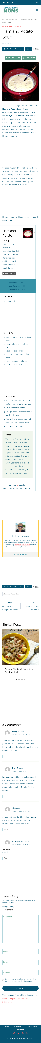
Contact (20, 1030)
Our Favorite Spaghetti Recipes (10, 606)
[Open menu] (37, 9)
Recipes (11, 19)
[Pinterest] (12, 2)
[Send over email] (28, 49)
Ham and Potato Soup (11, 594)
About (6, 1027)
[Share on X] (20, 49)
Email (6, 962)
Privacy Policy (31, 1027)
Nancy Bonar (18, 841)
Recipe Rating (8, 907)
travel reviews (25, 545)
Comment (8, 917)
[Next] (36, 653)
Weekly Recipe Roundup (32, 606)
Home (4, 19)
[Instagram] (8, 2)
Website (7, 973)
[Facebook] (4, 2)
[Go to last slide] (5, 653)
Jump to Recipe (13, 58)
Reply (6, 756)
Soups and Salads (22, 19)
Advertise (17, 1027)
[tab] (16, 679)
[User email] (26, 555)
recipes (17, 545)
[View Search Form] (37, 2)
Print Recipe (29, 58)
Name (6, 951)
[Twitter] (20, 555)
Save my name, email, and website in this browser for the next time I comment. (20, 980)
